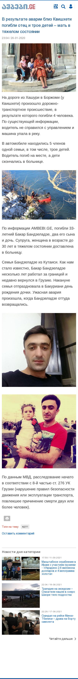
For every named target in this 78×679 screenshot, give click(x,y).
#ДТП (25, 526)
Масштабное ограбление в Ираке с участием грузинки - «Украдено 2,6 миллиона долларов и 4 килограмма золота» (59, 567)
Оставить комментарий (18, 533)
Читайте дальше (61, 638)
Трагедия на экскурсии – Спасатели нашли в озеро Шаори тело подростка (58, 591)
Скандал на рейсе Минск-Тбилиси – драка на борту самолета (59, 618)
